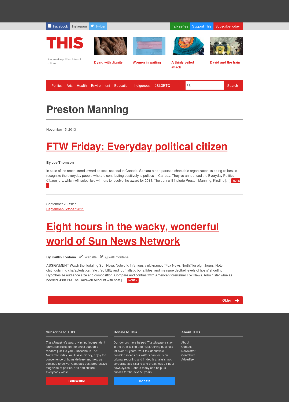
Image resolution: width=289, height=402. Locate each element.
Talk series (180, 26)
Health (82, 85)
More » (132, 280)
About (185, 342)
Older (227, 300)
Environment (100, 85)
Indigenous (142, 85)
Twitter (100, 26)
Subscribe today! (228, 26)
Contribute (188, 355)
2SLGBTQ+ (163, 85)
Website (90, 257)
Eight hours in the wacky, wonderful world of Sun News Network (132, 233)
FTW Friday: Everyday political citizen (136, 146)
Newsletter (188, 351)
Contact (186, 346)
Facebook (60, 26)
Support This (201, 26)
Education (121, 85)
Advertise (187, 359)
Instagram (79, 26)
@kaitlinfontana (117, 257)
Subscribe (77, 380)
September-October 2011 (65, 209)
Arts (70, 85)
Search (232, 85)
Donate (144, 380)
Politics (56, 85)
